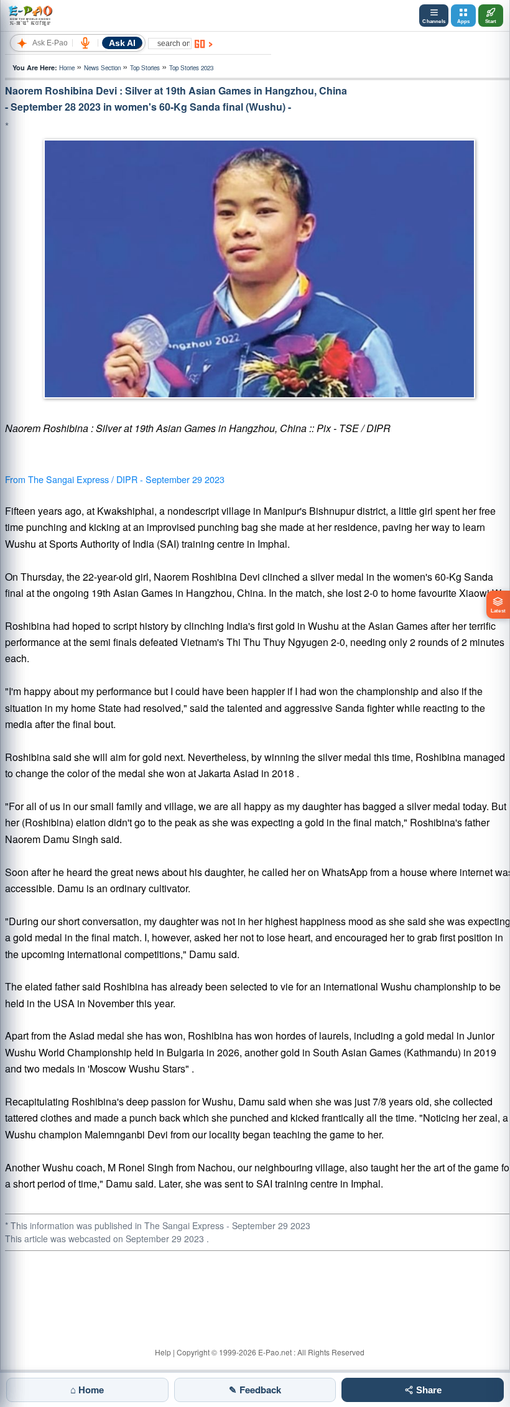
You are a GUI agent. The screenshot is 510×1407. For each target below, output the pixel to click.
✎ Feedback (255, 1389)
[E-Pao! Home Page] (30, 15)
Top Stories (145, 67)
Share (428, 1390)
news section (102, 67)
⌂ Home (87, 1389)
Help (163, 1352)
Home (67, 67)
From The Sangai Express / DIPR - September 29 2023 (115, 479)
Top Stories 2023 (191, 67)
